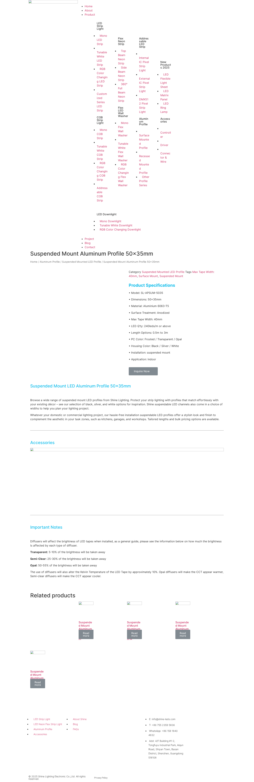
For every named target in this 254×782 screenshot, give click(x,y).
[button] (127, 2)
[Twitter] (197, 777)
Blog (88, 243)
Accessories (165, 120)
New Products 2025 (165, 64)
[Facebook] (210, 777)
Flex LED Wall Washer (123, 112)
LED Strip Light (100, 25)
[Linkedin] (204, 777)
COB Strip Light (100, 120)
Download (116, 712)
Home (88, 6)
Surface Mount (148, 276)
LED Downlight (106, 214)
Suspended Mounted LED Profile (81, 261)
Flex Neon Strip (121, 41)
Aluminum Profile (50, 261)
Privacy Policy (100, 777)
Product (90, 14)
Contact (90, 247)
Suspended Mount (171, 276)
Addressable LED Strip (144, 42)
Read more (86, 634)
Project (89, 239)
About (89, 10)
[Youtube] (217, 777)
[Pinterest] (224, 777)
